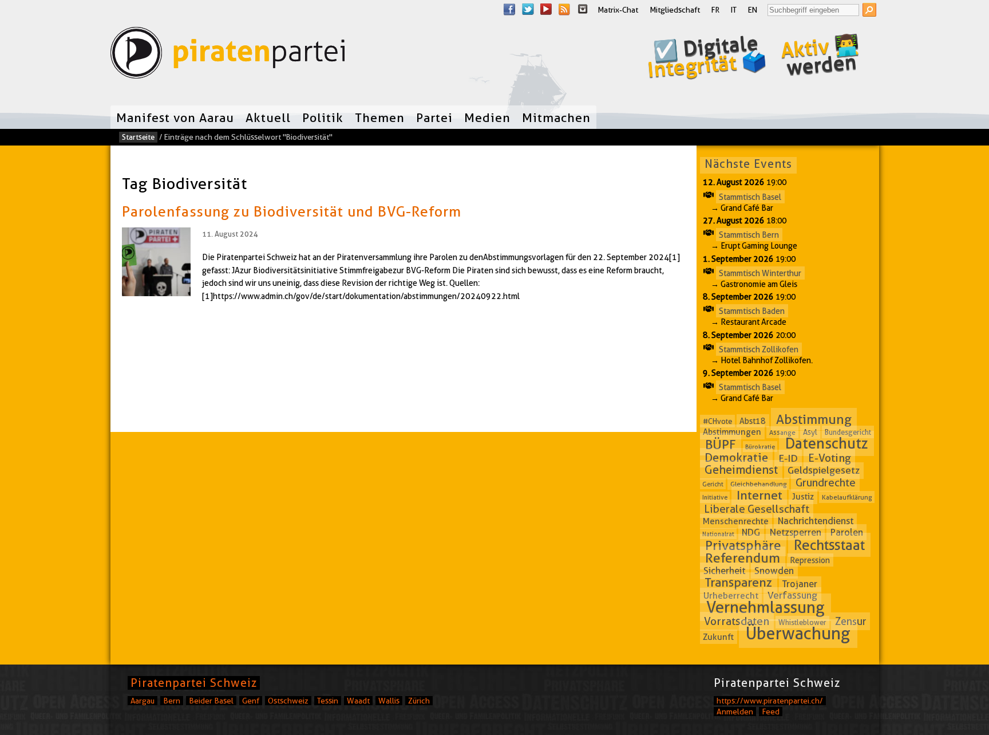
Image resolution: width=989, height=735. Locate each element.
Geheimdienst (741, 470)
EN (752, 9)
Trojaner (799, 584)
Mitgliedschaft (675, 9)
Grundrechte (826, 482)
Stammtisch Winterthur (760, 272)
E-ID (788, 458)
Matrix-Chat (618, 9)
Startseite (138, 137)
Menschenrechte (736, 521)
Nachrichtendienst (815, 521)
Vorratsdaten (736, 621)
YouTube (546, 9)
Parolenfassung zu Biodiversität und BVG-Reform (291, 211)
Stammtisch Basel (750, 196)
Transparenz (738, 583)
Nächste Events (748, 164)
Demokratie (736, 458)
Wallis (388, 700)
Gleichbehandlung (758, 483)
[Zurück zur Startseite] (227, 55)
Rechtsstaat (829, 544)
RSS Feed (564, 9)
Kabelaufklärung (847, 497)
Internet (759, 495)
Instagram (582, 9)
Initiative (714, 497)
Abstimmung (814, 419)
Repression (810, 559)
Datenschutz (826, 444)
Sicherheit (724, 570)
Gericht (712, 484)
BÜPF (720, 445)
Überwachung (798, 633)
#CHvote (717, 421)
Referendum (742, 558)
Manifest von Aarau (175, 117)
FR (715, 9)
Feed (771, 711)
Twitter (528, 9)
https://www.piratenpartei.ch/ (770, 700)
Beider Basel (211, 700)
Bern (171, 700)
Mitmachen (556, 117)
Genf (250, 700)
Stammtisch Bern (749, 234)
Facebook (509, 9)
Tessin (327, 700)
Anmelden (735, 711)
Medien (487, 117)
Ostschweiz (288, 700)
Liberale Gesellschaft (756, 509)
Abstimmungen (732, 432)
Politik (322, 117)
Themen (380, 117)
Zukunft (718, 636)
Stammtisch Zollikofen (758, 348)
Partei (434, 117)
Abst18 (752, 421)
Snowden (774, 570)
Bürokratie (760, 447)
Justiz (803, 497)
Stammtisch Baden (752, 311)
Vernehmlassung (765, 607)
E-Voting (829, 458)
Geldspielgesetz (824, 470)
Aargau (142, 700)
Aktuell (268, 117)
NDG (751, 532)
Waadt (358, 700)
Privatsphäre (743, 545)
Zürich (419, 700)
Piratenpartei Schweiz (193, 683)
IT (734, 9)
